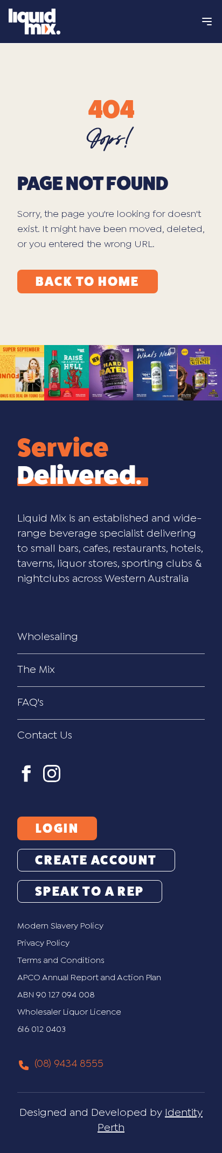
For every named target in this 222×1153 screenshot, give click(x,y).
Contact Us (44, 735)
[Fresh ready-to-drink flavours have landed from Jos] (155, 372)
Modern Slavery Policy (60, 926)
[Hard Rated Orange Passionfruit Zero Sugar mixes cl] (111, 372)
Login (57, 828)
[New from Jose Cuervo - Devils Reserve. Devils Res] (66, 372)
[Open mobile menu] (206, 21)
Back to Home (88, 281)
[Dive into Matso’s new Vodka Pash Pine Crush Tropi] (200, 372)
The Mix (36, 669)
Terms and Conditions (61, 960)
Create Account (96, 860)
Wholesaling (47, 637)
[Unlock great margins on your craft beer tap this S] (22, 372)
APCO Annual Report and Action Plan (89, 977)
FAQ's (30, 702)
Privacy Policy (43, 943)
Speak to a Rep (89, 891)
